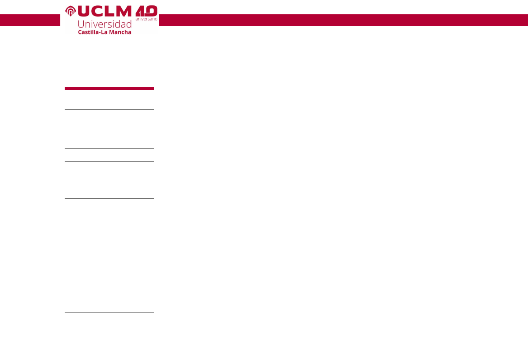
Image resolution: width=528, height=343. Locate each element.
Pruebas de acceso (100, 155)
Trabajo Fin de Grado (104, 306)
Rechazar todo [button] (324, 326)
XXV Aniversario (95, 103)
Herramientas (450, 8)
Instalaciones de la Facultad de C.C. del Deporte (102, 180)
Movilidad (82, 333)
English (418, 8)
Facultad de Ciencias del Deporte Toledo (224, 8)
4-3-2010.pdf (257, 256)
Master (203, 20)
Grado (173, 20)
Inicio (169, 40)
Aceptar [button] (288, 326)
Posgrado (83, 267)
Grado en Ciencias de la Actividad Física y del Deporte (108, 216)
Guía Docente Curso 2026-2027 (102, 238)
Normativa (84, 319)
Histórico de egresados (92, 256)
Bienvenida (85, 116)
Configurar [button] (363, 326)
